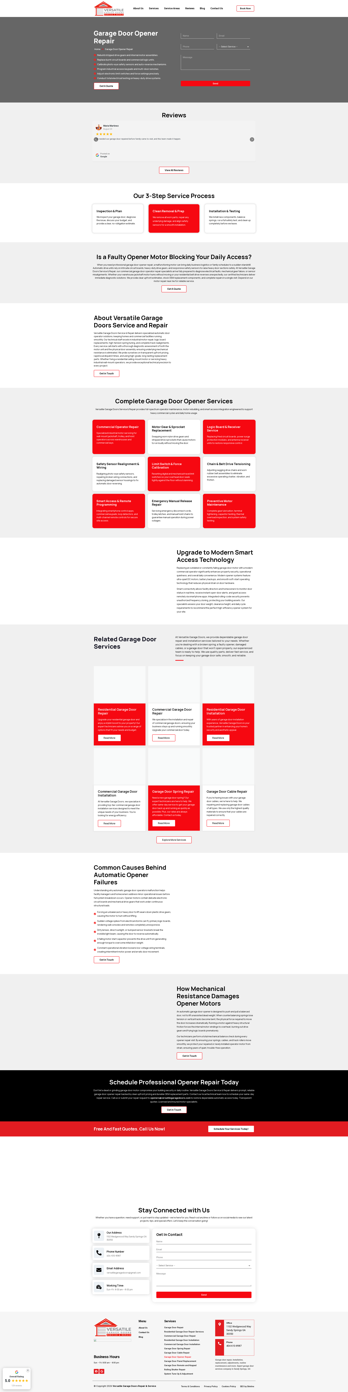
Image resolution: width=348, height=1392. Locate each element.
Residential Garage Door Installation (181, 1340)
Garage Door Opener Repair (177, 1357)
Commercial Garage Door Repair (180, 1336)
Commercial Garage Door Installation (182, 1344)
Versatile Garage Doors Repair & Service (134, 1386)
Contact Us (216, 8)
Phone (229, 1342)
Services (154, 8)
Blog (202, 8)
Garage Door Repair (174, 1327)
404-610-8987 (114, 1255)
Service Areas (172, 8)
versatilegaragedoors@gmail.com (124, 1272)
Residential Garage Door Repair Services (184, 1331)
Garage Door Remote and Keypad (180, 1365)
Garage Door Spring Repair (177, 1348)
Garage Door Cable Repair (177, 1353)
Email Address (115, 1268)
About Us (138, 8)
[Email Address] (99, 1270)
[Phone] (219, 1343)
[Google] (101, 1371)
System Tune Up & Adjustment (178, 1374)
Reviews (189, 8)
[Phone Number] (99, 1253)
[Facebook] (96, 1371)
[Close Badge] (27, 1370)
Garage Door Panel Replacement (180, 1361)
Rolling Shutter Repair (174, 1369)
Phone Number (115, 1251)
